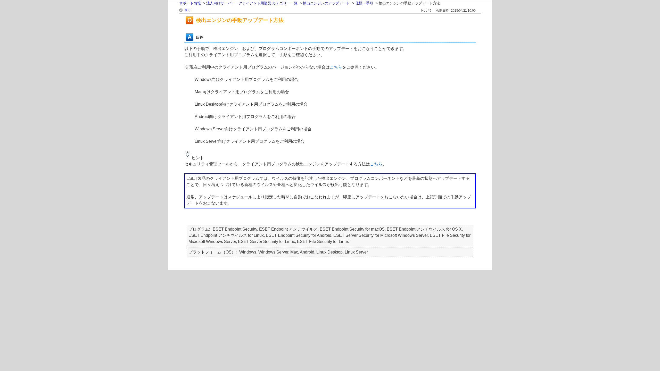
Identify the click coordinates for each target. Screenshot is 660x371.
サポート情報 (190, 3)
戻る (187, 10)
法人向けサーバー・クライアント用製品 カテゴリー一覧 (252, 3)
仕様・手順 (364, 3)
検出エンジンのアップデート (326, 3)
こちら (336, 67)
